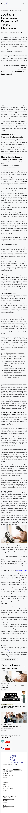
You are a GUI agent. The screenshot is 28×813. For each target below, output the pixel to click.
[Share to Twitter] (18, 32)
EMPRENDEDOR (7, 780)
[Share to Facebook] (16, 32)
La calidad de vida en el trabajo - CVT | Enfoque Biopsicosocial (11, 727)
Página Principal (4, 10)
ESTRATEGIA (6, 786)
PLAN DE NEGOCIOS (8, 788)
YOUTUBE (5, 807)
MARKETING (6, 784)
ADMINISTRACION (7, 771)
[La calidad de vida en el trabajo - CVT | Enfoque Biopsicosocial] (14, 717)
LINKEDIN (5, 800)
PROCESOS (5, 777)
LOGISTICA (5, 782)
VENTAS (5, 790)
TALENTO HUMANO (17, 661)
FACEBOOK (5, 802)
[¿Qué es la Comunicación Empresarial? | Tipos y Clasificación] (14, 676)
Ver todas (3, 670)
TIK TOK (5, 805)
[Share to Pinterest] (21, 32)
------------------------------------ (8, 799)
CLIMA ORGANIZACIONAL (15, 10)
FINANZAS (5, 773)
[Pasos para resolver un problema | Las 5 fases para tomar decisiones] (14, 697)
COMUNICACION (5, 661)
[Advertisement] (14, 89)
